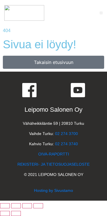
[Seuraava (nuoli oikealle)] (16, 213)
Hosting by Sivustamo (53, 190)
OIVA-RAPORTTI (53, 154)
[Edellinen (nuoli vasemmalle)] (5, 213)
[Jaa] (27, 205)
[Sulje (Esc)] (38, 205)
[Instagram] (54, 90)
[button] (101, 12)
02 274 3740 (66, 144)
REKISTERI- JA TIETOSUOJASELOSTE (53, 164)
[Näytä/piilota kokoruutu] (16, 205)
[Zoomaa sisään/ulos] (5, 205)
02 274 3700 (66, 133)
